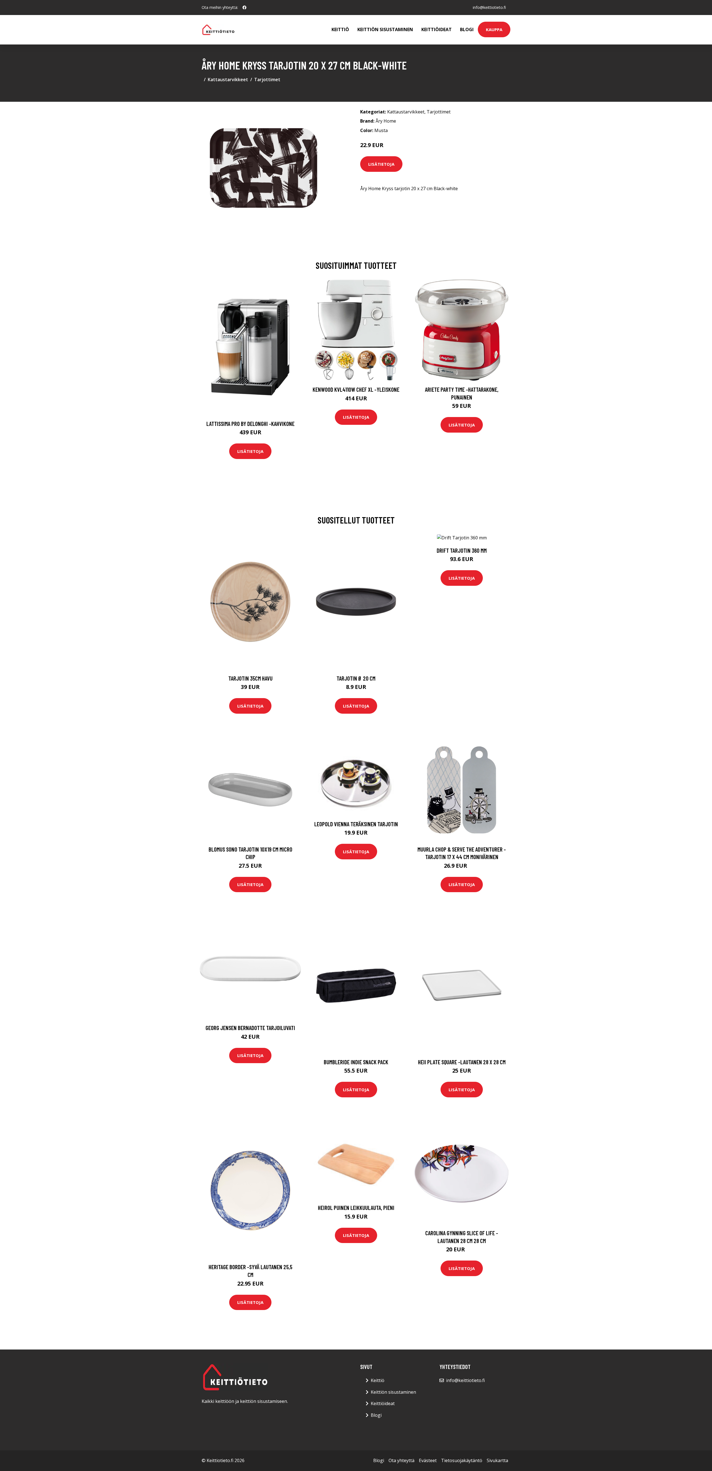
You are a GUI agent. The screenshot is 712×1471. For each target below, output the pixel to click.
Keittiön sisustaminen (385, 29)
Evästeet (428, 1460)
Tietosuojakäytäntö (461, 1460)
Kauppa (494, 29)
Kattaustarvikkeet (228, 79)
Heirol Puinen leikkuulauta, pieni (356, 1207)
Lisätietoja (381, 164)
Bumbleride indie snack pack (356, 1061)
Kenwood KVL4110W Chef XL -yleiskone (356, 389)
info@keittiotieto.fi (489, 7)
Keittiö (340, 29)
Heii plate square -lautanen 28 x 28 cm (462, 1061)
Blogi (467, 29)
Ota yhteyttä (401, 1460)
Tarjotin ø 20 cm (356, 678)
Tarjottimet (267, 79)
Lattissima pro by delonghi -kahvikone (250, 423)
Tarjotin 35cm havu (250, 678)
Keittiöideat (436, 29)
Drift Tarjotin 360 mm (462, 550)
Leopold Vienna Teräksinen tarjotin (356, 823)
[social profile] (244, 7)
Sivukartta (497, 1460)
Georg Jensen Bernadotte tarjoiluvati (250, 1027)
